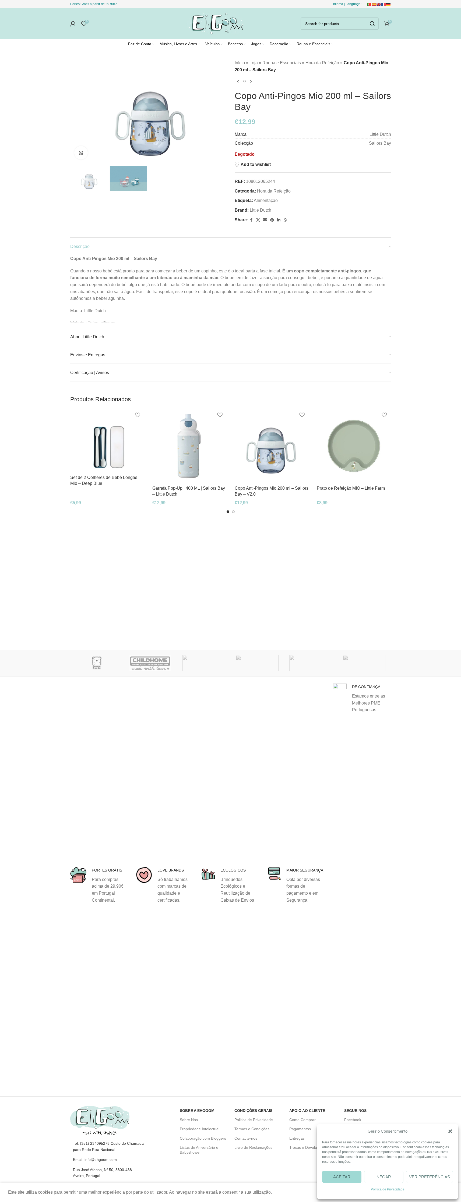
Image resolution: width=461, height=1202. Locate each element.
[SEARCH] (372, 23)
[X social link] (258, 220)
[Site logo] (215, 23)
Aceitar (341, 1177)
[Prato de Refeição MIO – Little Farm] (354, 446)
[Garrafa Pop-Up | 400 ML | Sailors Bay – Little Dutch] (189, 446)
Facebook (352, 1120)
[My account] (73, 23)
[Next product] (251, 82)
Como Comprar (302, 1120)
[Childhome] (150, 663)
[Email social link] (265, 220)
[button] (450, 1131)
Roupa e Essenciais (281, 63)
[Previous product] (238, 82)
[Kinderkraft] (364, 663)
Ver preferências (429, 1177)
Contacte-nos (245, 1138)
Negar (383, 1177)
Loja (253, 63)
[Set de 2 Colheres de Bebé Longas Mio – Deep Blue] (107, 440)
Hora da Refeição (322, 63)
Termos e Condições (251, 1129)
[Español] (374, 4)
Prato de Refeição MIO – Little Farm (351, 488)
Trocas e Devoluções (307, 1147)
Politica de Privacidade (253, 1120)
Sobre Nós (189, 1120)
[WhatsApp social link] (285, 220)
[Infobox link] (99, 885)
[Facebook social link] (251, 220)
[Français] (383, 4)
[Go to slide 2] (233, 511)
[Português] (369, 4)
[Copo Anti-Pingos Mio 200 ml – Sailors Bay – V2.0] (272, 446)
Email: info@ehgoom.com (95, 1159)
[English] (378, 4)
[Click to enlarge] (81, 152)
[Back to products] (244, 82)
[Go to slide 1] (228, 511)
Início (240, 63)
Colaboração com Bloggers (203, 1138)
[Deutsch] (388, 4)
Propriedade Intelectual (199, 1129)
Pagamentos (300, 1129)
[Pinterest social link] (272, 220)
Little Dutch (260, 210)
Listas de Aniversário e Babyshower (199, 1149)
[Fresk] (204, 663)
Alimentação (266, 200)
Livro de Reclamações (253, 1147)
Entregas (297, 1138)
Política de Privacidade (387, 1189)
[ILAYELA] (257, 663)
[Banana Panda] (97, 663)
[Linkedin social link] (279, 220)
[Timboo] (310, 663)
